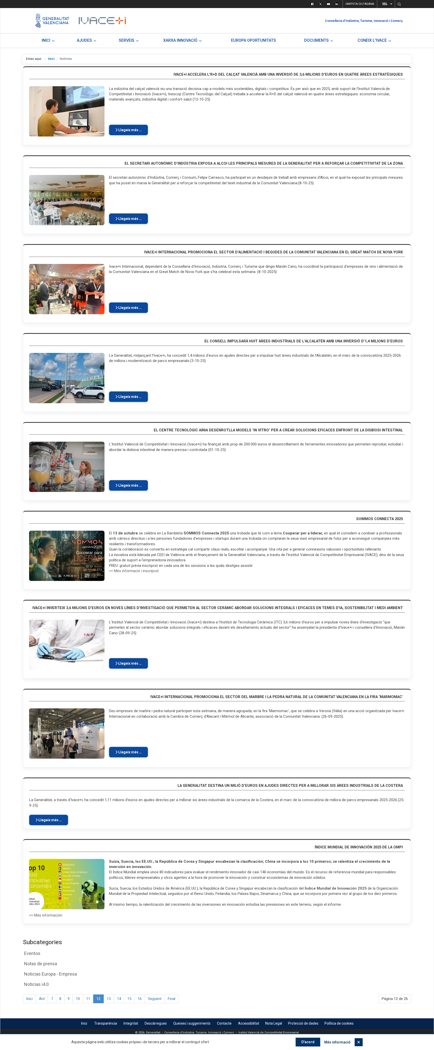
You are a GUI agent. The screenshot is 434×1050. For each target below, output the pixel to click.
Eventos (32, 953)
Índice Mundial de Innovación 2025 (336, 888)
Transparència (105, 1023)
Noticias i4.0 (36, 984)
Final (171, 998)
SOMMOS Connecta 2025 (379, 519)
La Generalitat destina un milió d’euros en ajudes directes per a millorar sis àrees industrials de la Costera (290, 786)
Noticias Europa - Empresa (50, 974)
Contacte (224, 1023)
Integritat (131, 1023)
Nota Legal (273, 1023)
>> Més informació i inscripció (134, 571)
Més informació (337, 1042)
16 (140, 998)
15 (129, 998)
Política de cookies (339, 1023)
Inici (51, 59)
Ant (42, 998)
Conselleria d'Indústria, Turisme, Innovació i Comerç (364, 21)
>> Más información (45, 915)
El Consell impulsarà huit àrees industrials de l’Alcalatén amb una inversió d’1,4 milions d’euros (303, 341)
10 (78, 998)
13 (109, 998)
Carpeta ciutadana (359, 4)
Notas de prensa (40, 963)
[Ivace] (101, 21)
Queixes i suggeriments (191, 1023)
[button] (399, 4)
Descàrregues (156, 1023)
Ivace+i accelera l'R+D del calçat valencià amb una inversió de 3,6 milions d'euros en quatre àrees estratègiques (288, 74)
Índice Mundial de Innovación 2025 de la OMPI (359, 847)
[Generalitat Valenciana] (52, 21)
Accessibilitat (248, 1023)
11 (88, 998)
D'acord (307, 1042)
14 (119, 998)
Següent (154, 998)
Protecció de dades (303, 1023)
